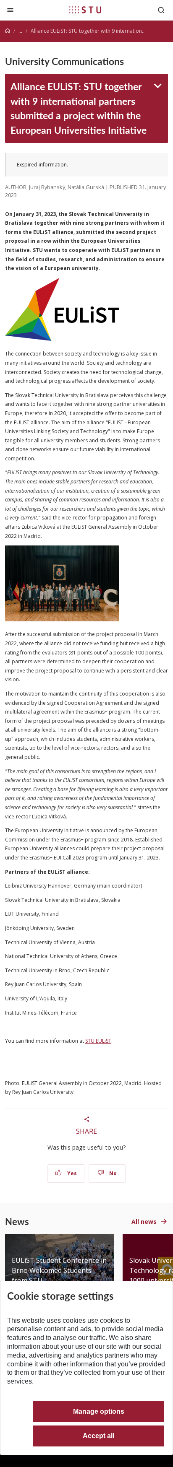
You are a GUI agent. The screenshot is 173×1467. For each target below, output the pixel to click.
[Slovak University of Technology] (85, 9)
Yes (71, 1173)
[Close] (10, 10)
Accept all (98, 1435)
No (112, 1173)
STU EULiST (98, 1040)
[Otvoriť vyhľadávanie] (161, 10)
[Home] (7, 30)
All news (144, 1222)
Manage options (98, 1411)
